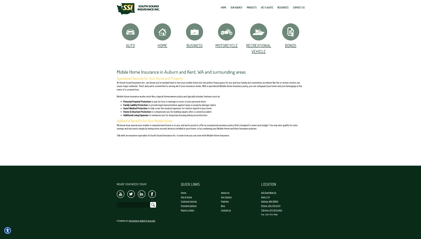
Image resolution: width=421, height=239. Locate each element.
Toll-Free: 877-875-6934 (271, 210)
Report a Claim (187, 210)
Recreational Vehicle (258, 48)
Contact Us (226, 210)
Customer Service (189, 201)
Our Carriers (226, 197)
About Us (225, 192)
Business (194, 45)
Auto (130, 45)
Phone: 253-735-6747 (271, 206)
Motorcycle (226, 45)
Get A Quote (186, 197)
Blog (223, 206)
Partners (225, 201)
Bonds (290, 45)
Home (162, 45)
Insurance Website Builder (142, 221)
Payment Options (189, 206)
